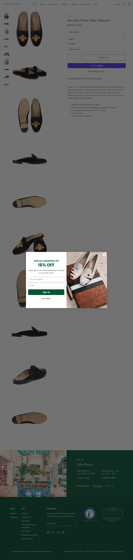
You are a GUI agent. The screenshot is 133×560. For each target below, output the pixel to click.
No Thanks (46, 298)
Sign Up (46, 292)
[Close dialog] (104, 254)
